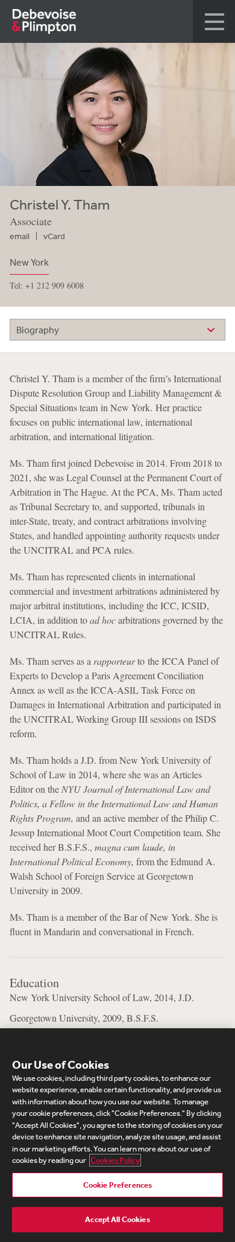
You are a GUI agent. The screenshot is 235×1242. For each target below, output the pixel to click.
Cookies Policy (115, 1160)
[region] (117, 1135)
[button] (214, 21)
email (20, 236)
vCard (54, 236)
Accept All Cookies (117, 1219)
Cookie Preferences (117, 1185)
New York (29, 262)
